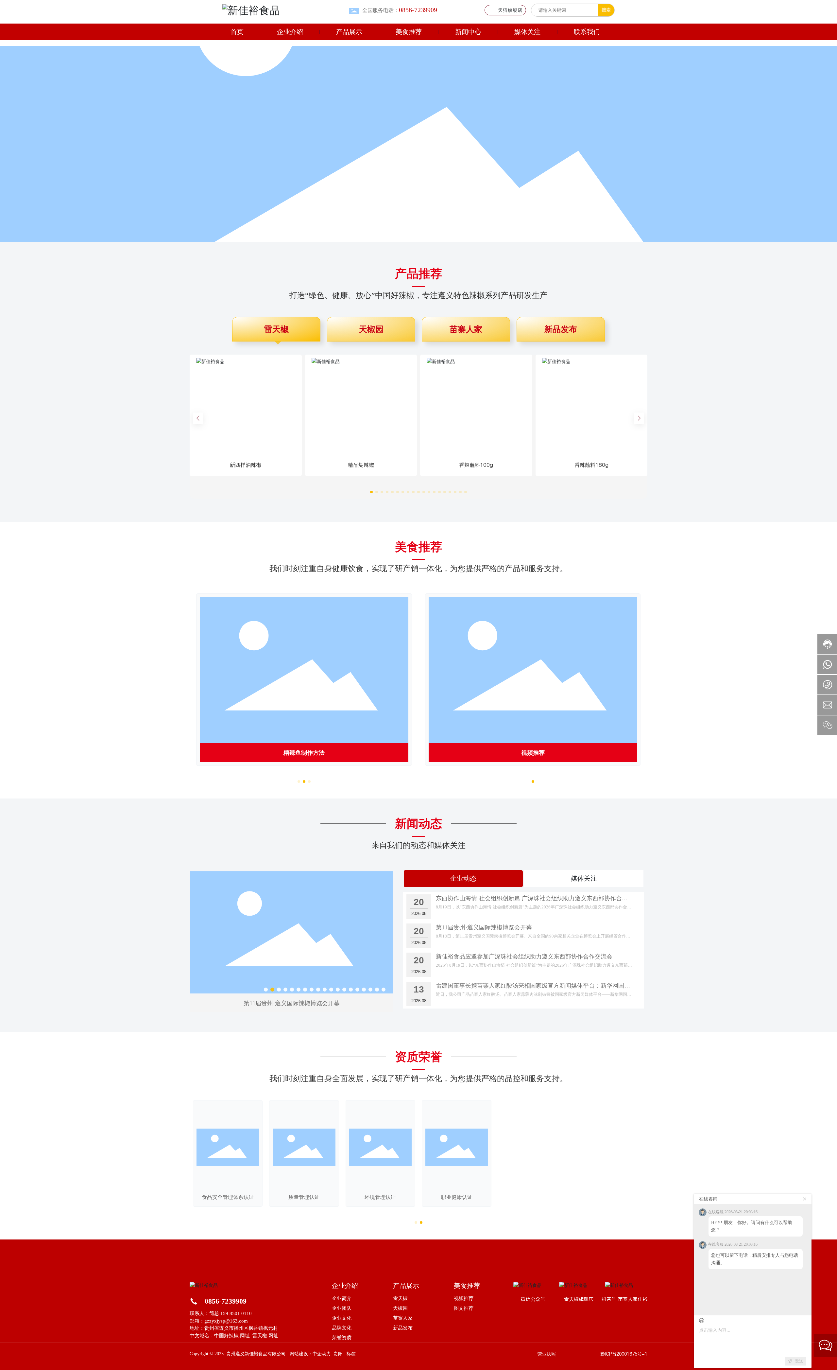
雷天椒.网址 (265, 1335)
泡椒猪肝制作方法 (304, 752)
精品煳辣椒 (361, 464)
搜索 (606, 10)
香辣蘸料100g (476, 464)
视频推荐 (533, 752)
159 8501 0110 (236, 1313)
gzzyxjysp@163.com (226, 1321)
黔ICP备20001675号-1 (623, 1354)
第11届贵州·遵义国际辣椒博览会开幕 (484, 927)
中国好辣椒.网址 (232, 1335)
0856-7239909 (226, 1301)
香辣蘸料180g (591, 464)
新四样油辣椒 (245, 464)
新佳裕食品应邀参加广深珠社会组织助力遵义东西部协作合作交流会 (291, 1003)
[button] (392, 234)
